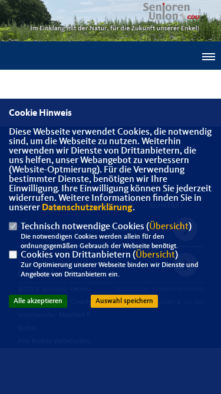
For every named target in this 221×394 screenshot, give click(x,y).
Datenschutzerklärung (87, 208)
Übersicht (169, 227)
